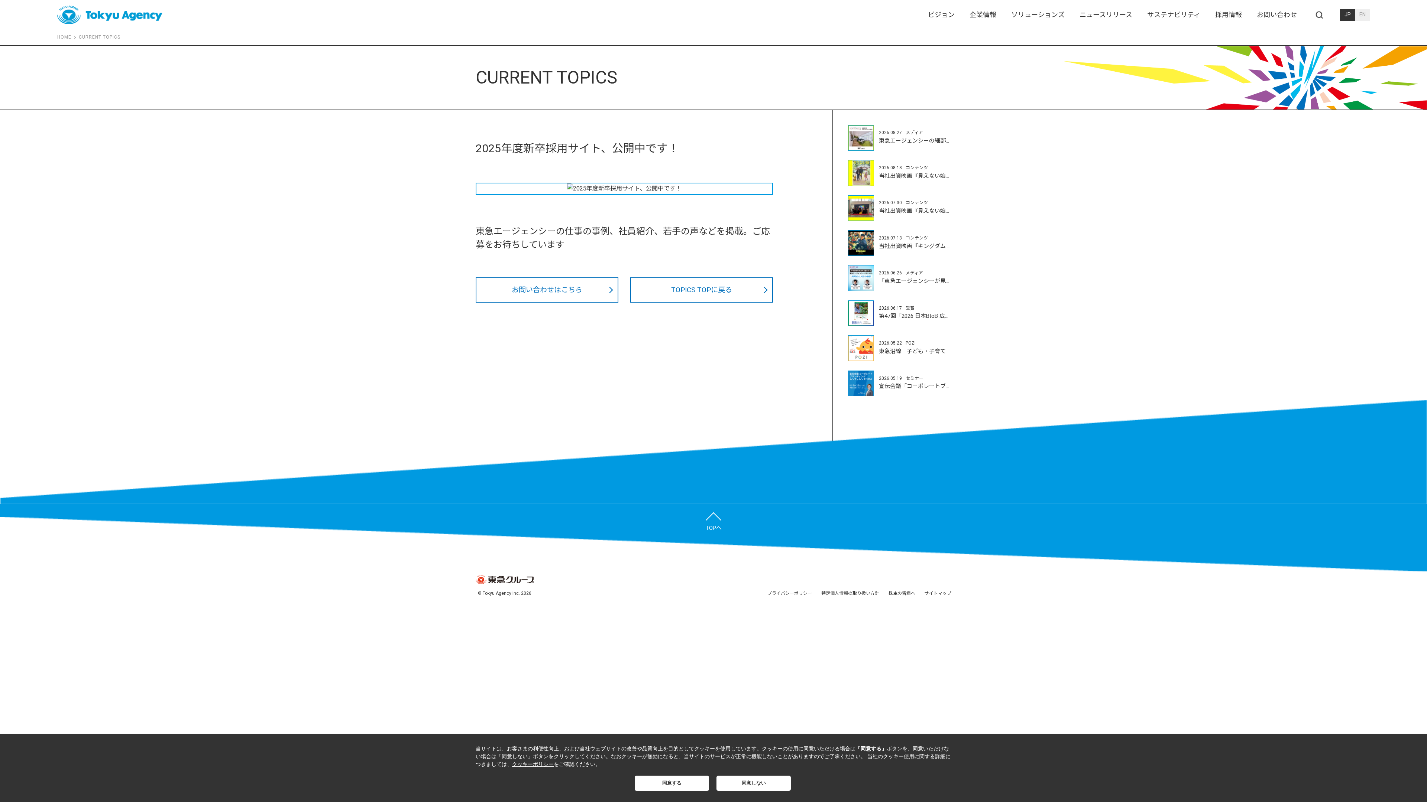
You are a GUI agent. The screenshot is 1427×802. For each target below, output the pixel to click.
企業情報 (983, 15)
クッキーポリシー (533, 764)
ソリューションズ (1038, 15)
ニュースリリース (1106, 15)
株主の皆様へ (902, 593)
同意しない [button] (754, 783)
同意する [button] (672, 783)
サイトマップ (938, 593)
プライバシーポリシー (789, 593)
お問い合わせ (1277, 15)
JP (1348, 14)
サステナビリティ (1173, 15)
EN (1362, 14)
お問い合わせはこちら (547, 290)
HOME (64, 37)
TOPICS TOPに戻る (701, 290)
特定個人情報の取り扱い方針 (850, 593)
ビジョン (941, 15)
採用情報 (1228, 15)
